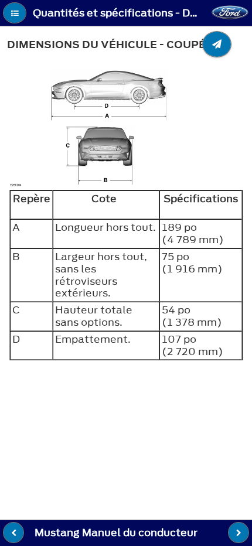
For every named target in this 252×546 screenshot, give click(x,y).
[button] (14, 12)
